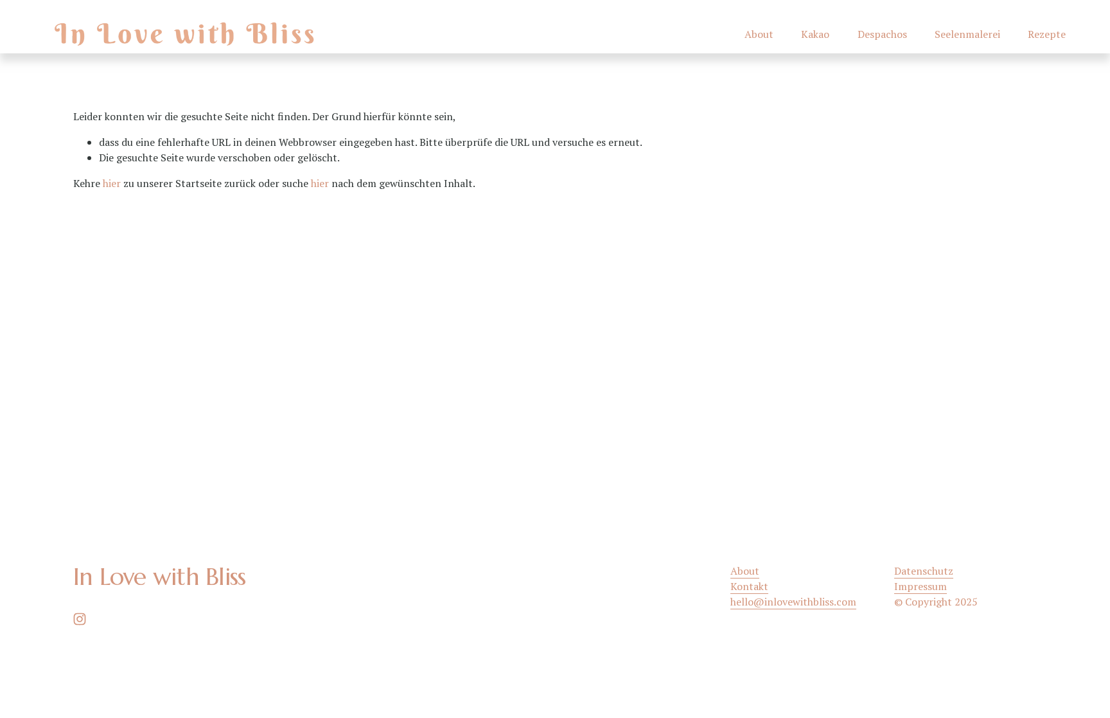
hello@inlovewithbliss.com (793, 602)
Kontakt (749, 586)
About (758, 34)
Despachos (882, 34)
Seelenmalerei (967, 34)
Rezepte (1047, 34)
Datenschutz (923, 571)
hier (112, 183)
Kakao (815, 34)
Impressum (920, 586)
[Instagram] (79, 619)
